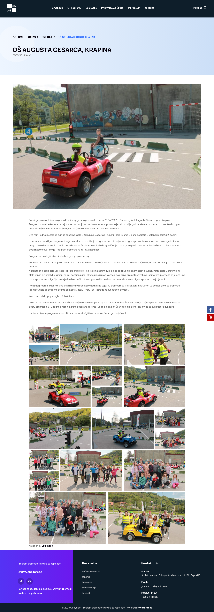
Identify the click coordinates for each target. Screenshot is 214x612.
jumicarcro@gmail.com (154, 586)
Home (19, 37)
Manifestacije (89, 587)
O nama (86, 576)
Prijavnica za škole (112, 7)
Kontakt (149, 7)
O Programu (74, 7)
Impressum (134, 7)
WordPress (145, 607)
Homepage (57, 7)
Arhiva (32, 37)
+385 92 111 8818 (149, 596)
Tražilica (197, 7)
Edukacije (91, 7)
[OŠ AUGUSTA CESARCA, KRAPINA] (107, 146)
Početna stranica (91, 571)
